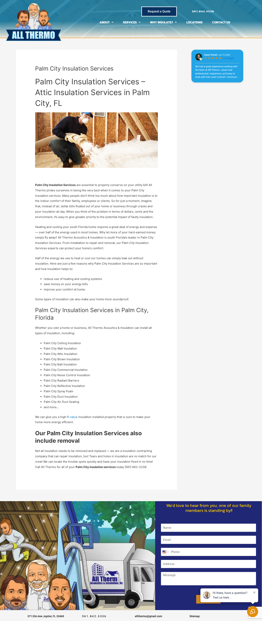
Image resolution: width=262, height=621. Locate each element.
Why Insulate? (161, 22)
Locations (194, 22)
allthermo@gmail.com (148, 616)
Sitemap (194, 616)
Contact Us (221, 22)
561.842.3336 (203, 11)
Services (130, 22)
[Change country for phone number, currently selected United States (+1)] (165, 552)
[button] (106, 22)
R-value (72, 417)
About (105, 22)
